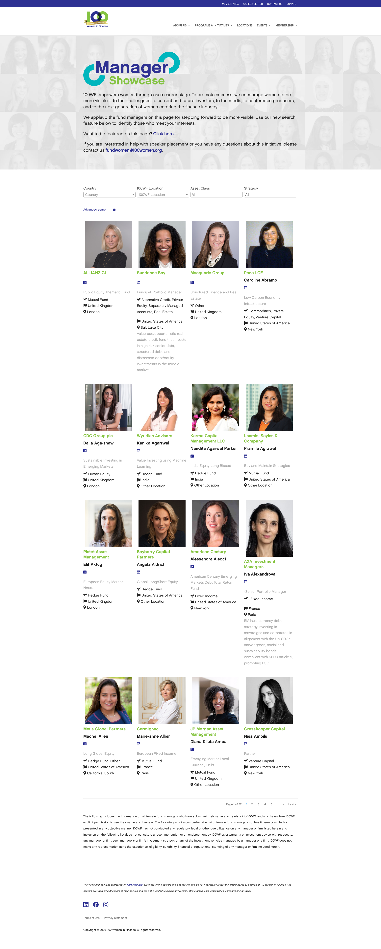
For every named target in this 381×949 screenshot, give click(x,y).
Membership (285, 25)
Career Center (253, 4)
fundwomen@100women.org (134, 150)
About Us (180, 25)
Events (262, 25)
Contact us (274, 4)
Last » (292, 804)
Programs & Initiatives (212, 25)
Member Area (230, 4)
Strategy (251, 188)
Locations (244, 25)
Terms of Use (91, 918)
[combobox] (109, 194)
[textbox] (109, 195)
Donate (291, 4)
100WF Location (150, 188)
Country (89, 188)
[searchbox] (216, 194)
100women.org (134, 885)
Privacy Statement (115, 918)
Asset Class (200, 188)
